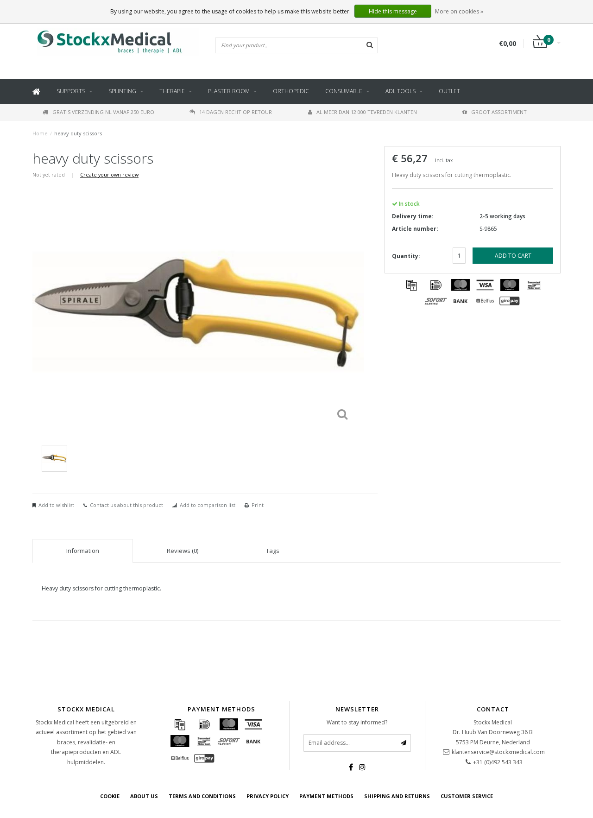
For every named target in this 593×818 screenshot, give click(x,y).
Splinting (122, 91)
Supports (71, 91)
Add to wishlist (56, 504)
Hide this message (393, 11)
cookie (110, 796)
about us (144, 796)
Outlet (449, 91)
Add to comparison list (207, 504)
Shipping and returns (397, 796)
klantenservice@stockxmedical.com (498, 752)
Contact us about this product (126, 504)
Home (40, 133)
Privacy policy (267, 796)
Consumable (343, 91)
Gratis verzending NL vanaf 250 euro (103, 111)
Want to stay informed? (357, 722)
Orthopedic (291, 91)
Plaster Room (229, 91)
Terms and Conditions (202, 796)
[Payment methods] (411, 285)
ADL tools (400, 91)
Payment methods (326, 796)
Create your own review (109, 174)
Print (258, 504)
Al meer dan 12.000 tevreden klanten (366, 111)
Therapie (172, 91)
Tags (272, 550)
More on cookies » (459, 11)
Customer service (467, 796)
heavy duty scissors (78, 133)
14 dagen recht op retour (235, 111)
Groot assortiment (499, 111)
